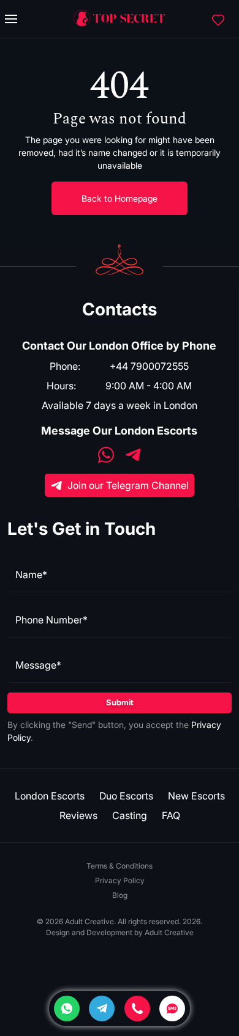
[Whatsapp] (67, 1008)
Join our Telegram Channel (128, 485)
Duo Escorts (126, 796)
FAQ (171, 815)
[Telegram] (102, 1008)
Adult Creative (169, 932)
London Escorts (50, 796)
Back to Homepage (119, 198)
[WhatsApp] (106, 456)
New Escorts (196, 796)
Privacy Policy (120, 880)
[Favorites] (218, 19)
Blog (119, 895)
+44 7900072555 (149, 366)
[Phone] (137, 1008)
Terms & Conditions (119, 865)
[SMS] (172, 1008)
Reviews (78, 815)
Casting (129, 815)
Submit (120, 702)
